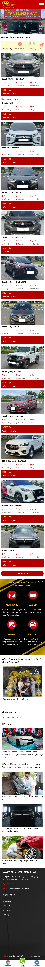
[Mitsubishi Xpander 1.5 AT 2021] (22, 133)
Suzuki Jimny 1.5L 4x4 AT (13, 371)
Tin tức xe (7, 910)
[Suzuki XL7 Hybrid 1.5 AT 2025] (22, 65)
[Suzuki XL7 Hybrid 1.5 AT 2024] (22, 178)
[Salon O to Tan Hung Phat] (8, 4)
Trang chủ (7, 901)
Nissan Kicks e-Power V (12, 505)
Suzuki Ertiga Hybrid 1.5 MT (14, 282)
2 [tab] (23, 30)
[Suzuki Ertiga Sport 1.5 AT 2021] (22, 402)
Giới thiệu (7, 906)
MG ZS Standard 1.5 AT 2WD (14, 461)
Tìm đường (8, 965)
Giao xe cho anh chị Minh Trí (15, 699)
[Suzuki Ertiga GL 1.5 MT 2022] (22, 312)
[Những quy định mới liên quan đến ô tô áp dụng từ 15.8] (22, 783)
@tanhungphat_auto (10, 717)
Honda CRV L (7, 103)
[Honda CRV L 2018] (9, 99)
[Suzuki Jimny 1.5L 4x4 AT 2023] (22, 357)
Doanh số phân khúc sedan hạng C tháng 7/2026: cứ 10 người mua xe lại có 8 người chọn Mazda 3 (22, 754)
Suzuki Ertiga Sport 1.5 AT (13, 416)
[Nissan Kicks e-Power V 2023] (22, 491)
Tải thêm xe (22, 573)
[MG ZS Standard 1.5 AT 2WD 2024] (22, 446)
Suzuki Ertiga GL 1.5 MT (12, 327)
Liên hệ (6, 914)
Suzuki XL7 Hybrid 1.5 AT (13, 79)
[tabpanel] (22, 21)
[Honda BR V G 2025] (22, 536)
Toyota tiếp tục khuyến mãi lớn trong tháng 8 (21, 767)
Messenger (37, 965)
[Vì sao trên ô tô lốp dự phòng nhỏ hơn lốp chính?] (22, 848)
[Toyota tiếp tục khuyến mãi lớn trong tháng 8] (22, 764)
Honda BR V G (8, 550)
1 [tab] (21, 30)
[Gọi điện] (22, 961)
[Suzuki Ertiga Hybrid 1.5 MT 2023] (22, 268)
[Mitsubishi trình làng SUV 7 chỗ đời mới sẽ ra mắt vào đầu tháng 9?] (22, 815)
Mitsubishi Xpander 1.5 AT (13, 148)
